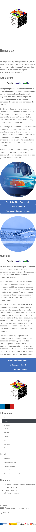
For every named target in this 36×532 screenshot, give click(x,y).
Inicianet (5, 513)
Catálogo (6, 436)
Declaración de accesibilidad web (13, 474)
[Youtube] (12, 406)
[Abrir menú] (2, 37)
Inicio (5, 417)
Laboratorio (7, 444)
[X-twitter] (7, 406)
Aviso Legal (7, 458)
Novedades (7, 425)
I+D (5, 440)
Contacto (6, 448)
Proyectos (7, 432)
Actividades (7, 429)
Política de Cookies (9, 466)
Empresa (6, 421)
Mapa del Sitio (8, 470)
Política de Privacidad (10, 462)
